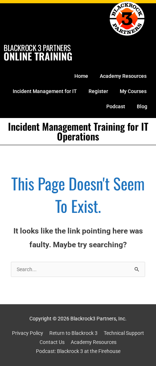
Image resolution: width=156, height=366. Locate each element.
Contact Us (52, 342)
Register (98, 91)
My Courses (133, 91)
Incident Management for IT (45, 91)
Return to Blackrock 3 (73, 333)
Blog (142, 106)
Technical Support (124, 333)
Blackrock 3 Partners (37, 47)
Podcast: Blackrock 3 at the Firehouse (78, 351)
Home (81, 76)
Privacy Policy (27, 333)
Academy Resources (123, 76)
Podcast (115, 106)
